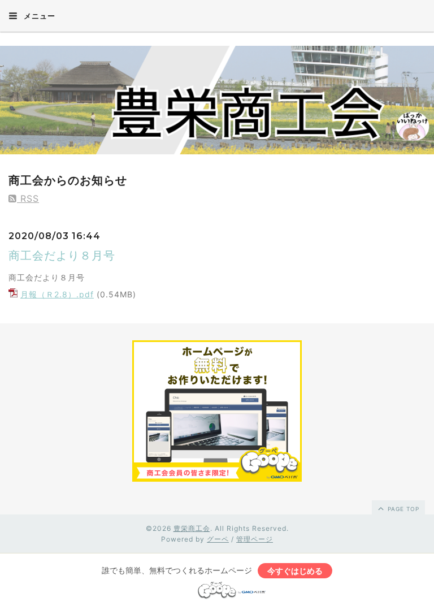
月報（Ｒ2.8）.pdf (57, 294)
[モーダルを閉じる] (217, 305)
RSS (28, 198)
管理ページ (254, 539)
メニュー (38, 15)
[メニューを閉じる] (217, 305)
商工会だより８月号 (61, 255)
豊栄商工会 (191, 528)
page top (402, 508)
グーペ (218, 539)
